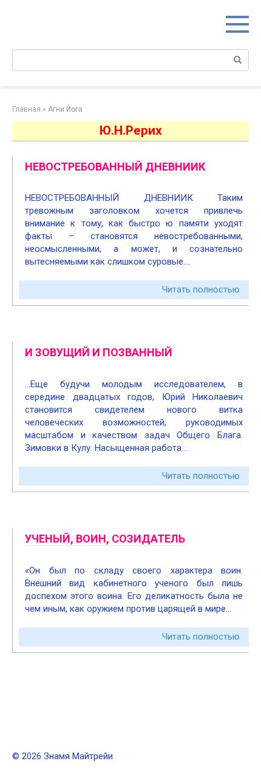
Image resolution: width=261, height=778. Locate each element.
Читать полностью (201, 289)
